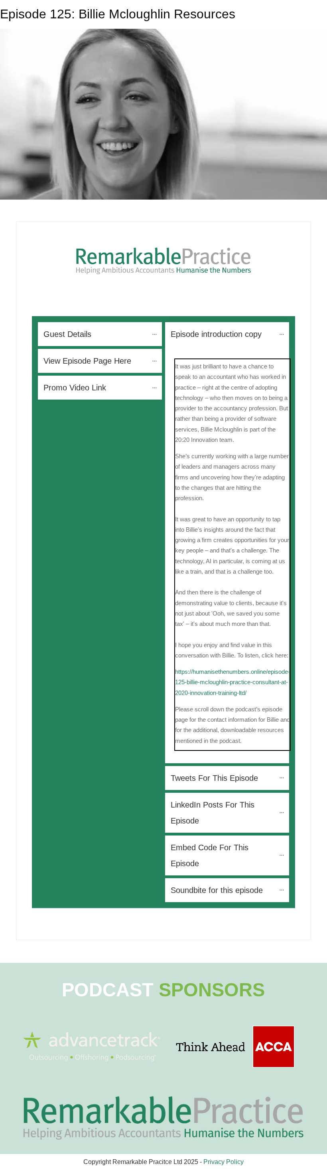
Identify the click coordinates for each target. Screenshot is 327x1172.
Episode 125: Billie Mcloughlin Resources (117, 14)
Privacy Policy (223, 1161)
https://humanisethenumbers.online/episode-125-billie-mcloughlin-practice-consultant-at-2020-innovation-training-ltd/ (232, 682)
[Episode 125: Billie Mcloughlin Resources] (163, 114)
